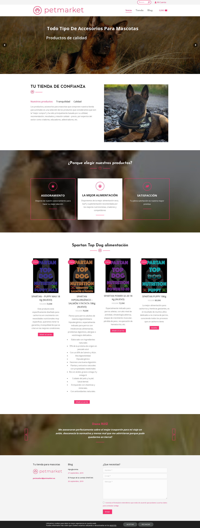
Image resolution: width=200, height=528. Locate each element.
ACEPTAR (130, 524)
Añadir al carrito (46, 334)
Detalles (154, 328)
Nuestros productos (42, 101)
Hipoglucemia (73, 469)
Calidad (77, 101)
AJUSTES (113, 525)
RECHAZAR (146, 524)
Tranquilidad (63, 101)
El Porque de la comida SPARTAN (80, 478)
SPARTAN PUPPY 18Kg (154, 296)
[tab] (42, 101)
